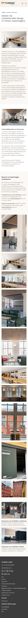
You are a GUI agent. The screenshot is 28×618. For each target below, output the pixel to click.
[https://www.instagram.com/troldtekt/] (2, 571)
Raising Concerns (6, 595)
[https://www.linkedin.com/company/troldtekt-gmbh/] (12, 571)
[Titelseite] (8, 3)
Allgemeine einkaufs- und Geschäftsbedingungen (14, 588)
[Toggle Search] (22, 3)
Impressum (4, 586)
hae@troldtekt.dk (7, 207)
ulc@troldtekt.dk (15, 198)
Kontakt (4, 598)
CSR (3, 577)
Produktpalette (5, 607)
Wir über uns (6, 574)
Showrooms (5, 601)
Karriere (4, 579)
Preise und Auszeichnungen (8, 583)
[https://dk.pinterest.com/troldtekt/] (7, 571)
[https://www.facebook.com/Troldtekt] (5, 571)
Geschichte (4, 581)
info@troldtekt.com (6, 568)
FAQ (3, 611)
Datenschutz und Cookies (8, 592)
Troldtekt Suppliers (6, 590)
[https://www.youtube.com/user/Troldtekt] (10, 571)
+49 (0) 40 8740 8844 (9, 565)
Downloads (4, 609)
